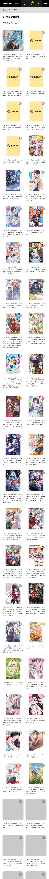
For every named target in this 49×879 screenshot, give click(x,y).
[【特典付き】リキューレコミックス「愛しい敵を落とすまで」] (36, 740)
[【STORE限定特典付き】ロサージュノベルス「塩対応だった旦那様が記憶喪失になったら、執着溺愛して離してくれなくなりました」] (13, 252)
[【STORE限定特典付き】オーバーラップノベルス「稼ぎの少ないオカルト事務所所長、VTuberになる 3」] (36, 289)
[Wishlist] (24, 3)
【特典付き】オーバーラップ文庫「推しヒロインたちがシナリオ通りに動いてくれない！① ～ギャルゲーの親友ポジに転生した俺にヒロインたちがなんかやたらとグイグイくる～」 (12, 611)
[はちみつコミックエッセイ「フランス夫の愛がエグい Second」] (36, 631)
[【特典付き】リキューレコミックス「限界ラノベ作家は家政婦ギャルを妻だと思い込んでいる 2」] (36, 704)
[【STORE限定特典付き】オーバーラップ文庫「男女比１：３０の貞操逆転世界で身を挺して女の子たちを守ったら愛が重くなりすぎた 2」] (36, 518)
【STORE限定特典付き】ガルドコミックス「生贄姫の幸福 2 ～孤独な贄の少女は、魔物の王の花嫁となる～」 (12, 93)
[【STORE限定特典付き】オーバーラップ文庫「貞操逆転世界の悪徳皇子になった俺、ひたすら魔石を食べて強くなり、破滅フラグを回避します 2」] (13, 518)
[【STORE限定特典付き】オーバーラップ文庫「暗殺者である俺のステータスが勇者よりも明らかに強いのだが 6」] (13, 444)
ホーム (5, 10)
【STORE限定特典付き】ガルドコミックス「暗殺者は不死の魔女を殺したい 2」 (35, 93)
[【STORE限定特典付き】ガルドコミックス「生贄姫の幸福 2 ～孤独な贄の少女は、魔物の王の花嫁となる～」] (13, 77)
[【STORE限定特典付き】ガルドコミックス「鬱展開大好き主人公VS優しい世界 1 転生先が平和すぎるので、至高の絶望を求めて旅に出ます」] (36, 845)
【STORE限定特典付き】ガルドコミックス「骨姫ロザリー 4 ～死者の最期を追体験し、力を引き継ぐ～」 (12, 196)
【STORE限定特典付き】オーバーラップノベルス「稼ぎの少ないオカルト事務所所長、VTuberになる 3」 (35, 305)
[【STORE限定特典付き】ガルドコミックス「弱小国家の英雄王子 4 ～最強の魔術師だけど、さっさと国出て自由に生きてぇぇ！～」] (13, 845)
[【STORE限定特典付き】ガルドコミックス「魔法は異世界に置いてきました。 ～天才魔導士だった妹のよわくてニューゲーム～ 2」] (13, 216)
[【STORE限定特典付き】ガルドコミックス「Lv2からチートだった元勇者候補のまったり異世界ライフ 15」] (36, 145)
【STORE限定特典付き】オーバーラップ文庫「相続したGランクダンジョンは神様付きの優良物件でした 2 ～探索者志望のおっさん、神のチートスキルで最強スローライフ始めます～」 (12, 573)
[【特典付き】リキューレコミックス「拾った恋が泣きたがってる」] (13, 740)
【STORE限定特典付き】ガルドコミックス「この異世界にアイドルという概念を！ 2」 (35, 232)
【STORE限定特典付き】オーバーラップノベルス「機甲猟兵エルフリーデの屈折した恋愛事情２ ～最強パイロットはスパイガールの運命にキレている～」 (12, 424)
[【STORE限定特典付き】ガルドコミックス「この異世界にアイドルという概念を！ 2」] (36, 216)
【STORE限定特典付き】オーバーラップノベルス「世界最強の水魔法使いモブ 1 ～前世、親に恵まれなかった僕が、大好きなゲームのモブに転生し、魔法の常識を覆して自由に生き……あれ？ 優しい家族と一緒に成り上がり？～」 (13, 384)
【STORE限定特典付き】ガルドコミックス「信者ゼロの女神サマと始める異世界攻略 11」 (12, 127)
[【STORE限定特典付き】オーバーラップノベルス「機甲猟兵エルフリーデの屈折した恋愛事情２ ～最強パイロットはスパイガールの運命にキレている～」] (13, 406)
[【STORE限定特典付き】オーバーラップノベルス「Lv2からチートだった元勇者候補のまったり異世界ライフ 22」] (36, 252)
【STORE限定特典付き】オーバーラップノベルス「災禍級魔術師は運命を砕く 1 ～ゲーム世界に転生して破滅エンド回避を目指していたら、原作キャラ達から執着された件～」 (35, 382)
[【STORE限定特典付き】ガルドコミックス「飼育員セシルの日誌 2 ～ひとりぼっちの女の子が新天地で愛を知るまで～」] (36, 809)
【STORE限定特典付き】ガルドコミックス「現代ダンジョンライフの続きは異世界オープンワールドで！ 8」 (35, 127)
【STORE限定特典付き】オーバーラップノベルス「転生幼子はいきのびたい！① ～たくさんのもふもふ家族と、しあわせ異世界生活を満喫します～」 (35, 341)
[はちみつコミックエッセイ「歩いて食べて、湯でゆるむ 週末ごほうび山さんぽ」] (13, 668)
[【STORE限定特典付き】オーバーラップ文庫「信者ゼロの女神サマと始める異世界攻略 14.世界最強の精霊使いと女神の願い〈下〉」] (13, 631)
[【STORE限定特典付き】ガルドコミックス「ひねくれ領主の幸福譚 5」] (13, 145)
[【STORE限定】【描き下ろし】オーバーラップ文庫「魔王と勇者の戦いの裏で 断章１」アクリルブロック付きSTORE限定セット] (13, 40)
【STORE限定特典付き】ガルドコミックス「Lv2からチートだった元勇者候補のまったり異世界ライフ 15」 (35, 162)
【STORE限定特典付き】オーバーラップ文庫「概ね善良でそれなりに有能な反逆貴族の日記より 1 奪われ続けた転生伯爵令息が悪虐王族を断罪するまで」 (35, 611)
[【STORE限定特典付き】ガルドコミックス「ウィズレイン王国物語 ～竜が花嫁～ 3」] (13, 809)
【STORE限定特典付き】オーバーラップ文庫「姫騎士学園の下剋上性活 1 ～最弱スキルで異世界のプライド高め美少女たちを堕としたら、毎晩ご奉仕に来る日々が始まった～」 (35, 573)
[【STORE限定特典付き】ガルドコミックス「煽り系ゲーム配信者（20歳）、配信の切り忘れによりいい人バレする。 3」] (36, 180)
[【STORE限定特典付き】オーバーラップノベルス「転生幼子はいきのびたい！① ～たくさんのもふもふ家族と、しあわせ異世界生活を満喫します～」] (36, 323)
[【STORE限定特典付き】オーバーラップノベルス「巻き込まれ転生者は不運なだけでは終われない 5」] (13, 289)
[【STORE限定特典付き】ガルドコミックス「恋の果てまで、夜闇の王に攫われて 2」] (36, 40)
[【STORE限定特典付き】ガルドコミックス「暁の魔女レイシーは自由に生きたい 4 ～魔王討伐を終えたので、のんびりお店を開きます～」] (36, 773)
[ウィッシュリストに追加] (20, 32)
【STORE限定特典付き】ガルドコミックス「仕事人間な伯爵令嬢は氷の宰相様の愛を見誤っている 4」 (12, 789)
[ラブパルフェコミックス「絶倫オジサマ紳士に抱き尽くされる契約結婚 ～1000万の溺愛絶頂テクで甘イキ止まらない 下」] (36, 668)
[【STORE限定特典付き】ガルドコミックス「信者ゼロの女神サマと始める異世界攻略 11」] (13, 111)
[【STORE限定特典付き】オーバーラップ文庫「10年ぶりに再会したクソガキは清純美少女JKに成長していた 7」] (36, 406)
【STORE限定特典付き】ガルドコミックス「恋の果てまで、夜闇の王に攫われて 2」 (35, 56)
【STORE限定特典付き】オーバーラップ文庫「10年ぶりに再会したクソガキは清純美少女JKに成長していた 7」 (35, 422)
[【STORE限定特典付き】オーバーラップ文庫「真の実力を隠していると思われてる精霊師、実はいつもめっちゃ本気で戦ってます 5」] (36, 444)
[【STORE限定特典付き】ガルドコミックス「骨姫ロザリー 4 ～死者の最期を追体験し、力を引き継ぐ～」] (13, 180)
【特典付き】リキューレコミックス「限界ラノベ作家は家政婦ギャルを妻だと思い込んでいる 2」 (35, 720)
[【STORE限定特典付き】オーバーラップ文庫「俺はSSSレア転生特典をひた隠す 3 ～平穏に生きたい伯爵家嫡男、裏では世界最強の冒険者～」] (36, 480)
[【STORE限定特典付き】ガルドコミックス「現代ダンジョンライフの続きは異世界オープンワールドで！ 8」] (36, 111)
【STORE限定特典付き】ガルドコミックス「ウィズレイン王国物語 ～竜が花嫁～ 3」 (13, 825)
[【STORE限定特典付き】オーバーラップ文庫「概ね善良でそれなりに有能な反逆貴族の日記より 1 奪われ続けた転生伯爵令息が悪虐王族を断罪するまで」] (36, 593)
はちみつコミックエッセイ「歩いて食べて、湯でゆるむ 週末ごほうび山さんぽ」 (13, 684)
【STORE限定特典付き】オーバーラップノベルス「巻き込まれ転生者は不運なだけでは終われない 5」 (12, 305)
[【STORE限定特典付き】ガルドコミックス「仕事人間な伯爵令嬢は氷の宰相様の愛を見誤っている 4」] (13, 773)
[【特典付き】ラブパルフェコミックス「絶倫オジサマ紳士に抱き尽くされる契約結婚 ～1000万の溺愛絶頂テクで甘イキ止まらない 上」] (13, 704)
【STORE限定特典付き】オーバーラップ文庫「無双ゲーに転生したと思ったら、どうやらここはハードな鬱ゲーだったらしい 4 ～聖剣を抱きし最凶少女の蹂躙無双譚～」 (12, 498)
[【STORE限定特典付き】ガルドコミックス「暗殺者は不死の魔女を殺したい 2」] (36, 77)
